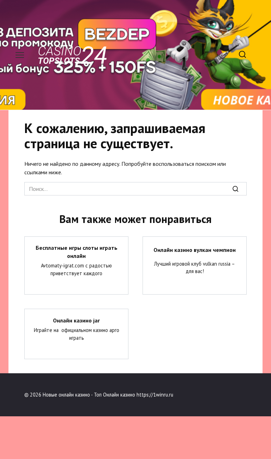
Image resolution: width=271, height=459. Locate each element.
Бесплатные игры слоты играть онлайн (77, 251)
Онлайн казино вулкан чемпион (194, 249)
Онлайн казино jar (76, 320)
